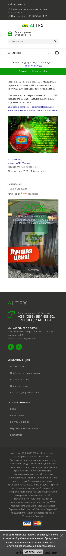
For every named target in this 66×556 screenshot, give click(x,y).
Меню (16, 53)
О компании (17, 366)
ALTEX (17, 303)
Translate (33, 193)
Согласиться (33, 552)
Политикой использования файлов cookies (30, 545)
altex (43, 171)
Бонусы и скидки (19, 421)
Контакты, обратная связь (25, 392)
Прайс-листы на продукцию (25, 373)
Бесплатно (16, 434)
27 (39, 81)
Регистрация (17, 415)
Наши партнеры (19, 386)
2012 (21, 81)
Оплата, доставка (20, 379)
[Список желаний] (49, 53)
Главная (23, 71)
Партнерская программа (24, 428)
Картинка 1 (32, 166)
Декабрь (31, 81)
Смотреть (33, 270)
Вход (13, 408)
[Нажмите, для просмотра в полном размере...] (33, 152)
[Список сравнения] (57, 53)
